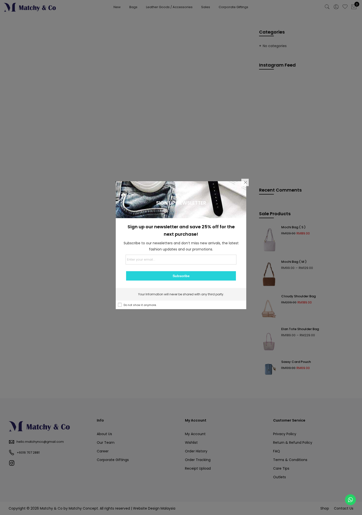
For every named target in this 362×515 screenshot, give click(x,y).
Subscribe (181, 276)
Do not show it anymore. (140, 305)
